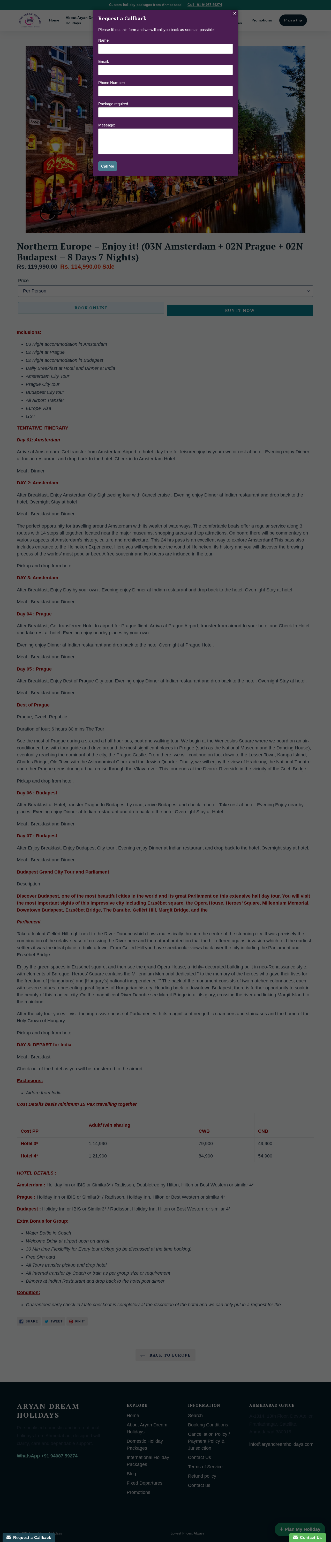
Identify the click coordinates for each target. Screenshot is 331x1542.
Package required (113, 104)
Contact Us (310, 1537)
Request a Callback (31, 1537)
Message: (106, 125)
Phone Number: (111, 82)
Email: (103, 61)
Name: (104, 40)
